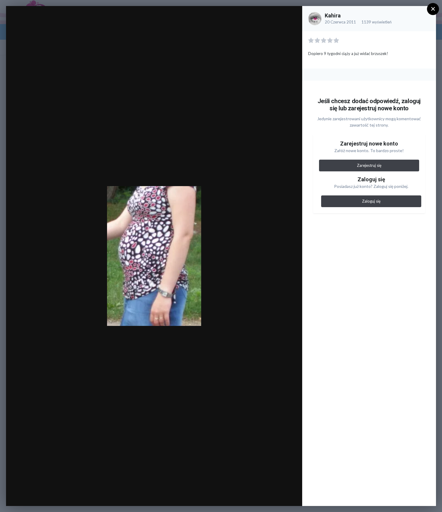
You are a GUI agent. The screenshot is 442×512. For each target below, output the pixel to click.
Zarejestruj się (369, 165)
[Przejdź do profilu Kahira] (314, 18)
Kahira (333, 15)
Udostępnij (278, 495)
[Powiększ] (291, 17)
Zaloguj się (371, 201)
